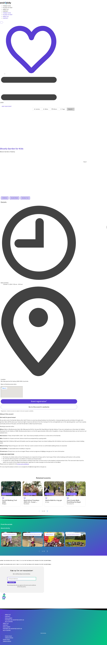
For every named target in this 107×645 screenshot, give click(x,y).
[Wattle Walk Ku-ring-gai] (54, 494)
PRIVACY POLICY (8, 636)
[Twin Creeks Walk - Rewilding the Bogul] (76, 494)
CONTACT (5, 11)
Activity (38, 109)
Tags (63, 109)
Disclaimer (8, 618)
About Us (8, 614)
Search (70, 109)
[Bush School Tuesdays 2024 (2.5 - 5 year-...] (33, 494)
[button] (43, 156)
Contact (7, 616)
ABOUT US (6, 9)
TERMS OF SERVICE (9, 637)
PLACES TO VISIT (7, 7)
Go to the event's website (39, 407)
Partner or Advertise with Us (14, 620)
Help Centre (9, 621)
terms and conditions (23, 464)
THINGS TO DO (7, 6)
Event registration (39, 401)
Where (55, 109)
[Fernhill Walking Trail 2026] (11, 494)
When (46, 109)
